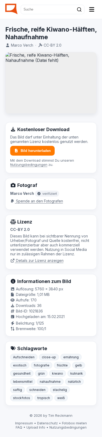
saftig (17, 390)
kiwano (57, 373)
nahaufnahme (50, 382)
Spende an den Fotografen (39, 201)
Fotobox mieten (74, 423)
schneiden (37, 390)
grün (41, 373)
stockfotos (21, 398)
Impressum (24, 423)
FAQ (19, 427)
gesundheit (22, 373)
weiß (61, 398)
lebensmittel (22, 382)
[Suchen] (79, 9)
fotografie (41, 365)
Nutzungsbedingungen (28, 164)
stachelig (60, 390)
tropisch (43, 398)
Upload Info (35, 427)
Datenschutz (47, 423)
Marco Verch (22, 45)
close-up (49, 357)
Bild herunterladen (36, 151)
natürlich (74, 382)
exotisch (19, 365)
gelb (78, 365)
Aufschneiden (24, 357)
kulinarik (76, 373)
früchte (62, 365)
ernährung (71, 357)
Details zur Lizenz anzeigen (39, 260)
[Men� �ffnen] (92, 9)
